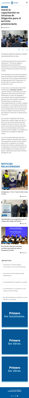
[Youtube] (17, 396)
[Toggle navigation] (27, 2)
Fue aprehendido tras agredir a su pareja (15, 282)
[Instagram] (15, 396)
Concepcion (5, 188)
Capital (4, 215)
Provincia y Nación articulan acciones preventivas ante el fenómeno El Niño (11, 248)
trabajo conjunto (7, 242)
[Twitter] (13, 396)
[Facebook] (11, 396)
